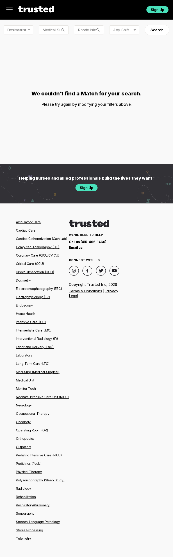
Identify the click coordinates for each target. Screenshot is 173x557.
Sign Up (157, 9)
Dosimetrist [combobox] (16, 30)
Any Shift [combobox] (121, 30)
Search (157, 30)
